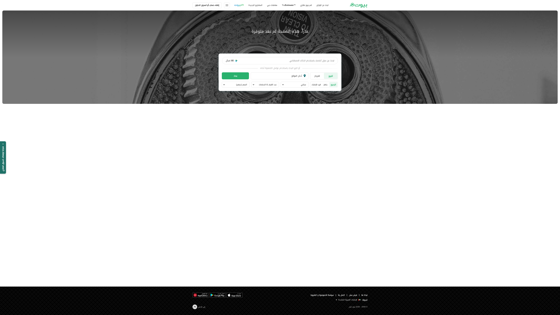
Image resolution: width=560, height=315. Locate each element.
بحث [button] (235, 76)
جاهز (325, 85)
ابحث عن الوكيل (322, 5)
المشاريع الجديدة (255, 5)
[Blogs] (239, 5)
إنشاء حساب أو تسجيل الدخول (207, 5)
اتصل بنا (341, 295)
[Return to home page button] (358, 5)
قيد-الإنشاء (316, 85)
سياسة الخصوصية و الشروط (322, 295)
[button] (294, 84)
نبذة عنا (364, 295)
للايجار (317, 76)
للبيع (331, 76)
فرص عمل (353, 295)
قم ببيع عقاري (306, 5)
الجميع (333, 85)
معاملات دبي (272, 5)
